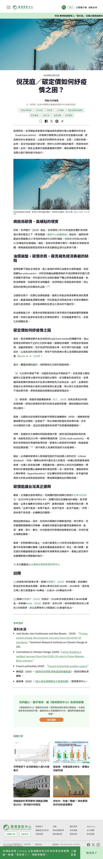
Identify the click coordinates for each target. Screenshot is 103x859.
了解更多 (73, 852)
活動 (54, 826)
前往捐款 (51, 719)
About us (91, 826)
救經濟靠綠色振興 (75, 110)
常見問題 (73, 830)
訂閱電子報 (81, 7)
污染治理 (39, 110)
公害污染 (46, 115)
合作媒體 (90, 830)
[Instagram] (98, 844)
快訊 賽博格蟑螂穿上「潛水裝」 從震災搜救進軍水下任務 (72, 15)
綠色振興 (68, 115)
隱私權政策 (57, 834)
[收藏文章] (40, 121)
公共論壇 (54, 100)
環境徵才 (39, 826)
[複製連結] (62, 121)
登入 (71, 7)
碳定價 (49, 110)
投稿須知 (39, 834)
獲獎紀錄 (73, 834)
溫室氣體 (57, 115)
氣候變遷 (34, 115)
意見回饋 (90, 834)
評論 (47, 100)
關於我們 (73, 826)
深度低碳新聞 (26, 110)
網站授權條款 (58, 830)
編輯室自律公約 (42, 830)
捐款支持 (93, 7)
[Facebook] (88, 844)
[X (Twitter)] (93, 844)
